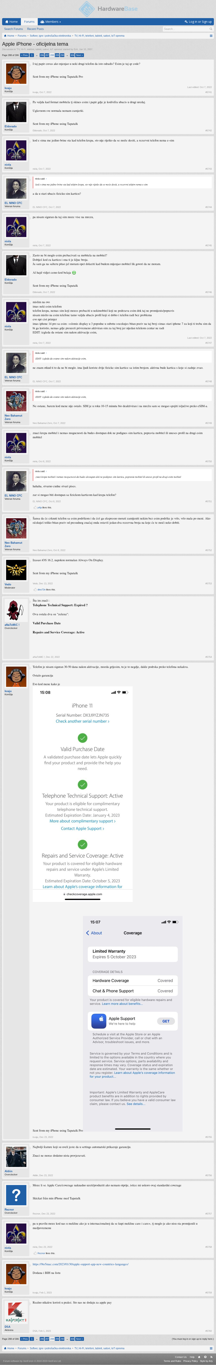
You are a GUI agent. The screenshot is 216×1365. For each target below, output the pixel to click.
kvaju (8, 88)
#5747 (208, 343)
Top (205, 1357)
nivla (8, 164)
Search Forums (13, 29)
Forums (29, 22)
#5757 (208, 1213)
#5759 (208, 1292)
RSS (211, 1357)
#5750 (208, 461)
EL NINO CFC (13, 203)
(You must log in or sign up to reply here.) (193, 1339)
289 (57, 55)
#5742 (208, 130)
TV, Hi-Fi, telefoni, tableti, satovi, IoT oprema (39, 49)
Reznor (9, 1209)
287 (47, 55)
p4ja (40, 507)
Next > (79, 55)
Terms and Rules (172, 1361)
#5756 (208, 1175)
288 (52, 55)
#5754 (208, 657)
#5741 (208, 92)
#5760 (208, 1331)
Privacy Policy (190, 1361)
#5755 (208, 1137)
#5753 (208, 583)
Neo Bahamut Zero (13, 417)
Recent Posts (35, 29)
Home (199, 1357)
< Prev (24, 55)
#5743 (208, 169)
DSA (7, 1326)
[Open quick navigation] (211, 35)
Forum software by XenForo (32, 1361)
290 (62, 55)
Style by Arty (206, 1361)
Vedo (8, 584)
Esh (76, 49)
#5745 (208, 245)
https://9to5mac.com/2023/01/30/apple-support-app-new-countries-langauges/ (80, 1264)
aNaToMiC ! (12, 624)
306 (72, 55)
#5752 (208, 550)
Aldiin (8, 1171)
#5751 (208, 501)
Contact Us (181, 1357)
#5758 (208, 1247)
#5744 (208, 207)
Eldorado (11, 126)
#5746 (208, 292)
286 (42, 55)
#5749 (208, 423)
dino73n (42, 589)
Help (192, 1357)
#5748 (208, 381)
